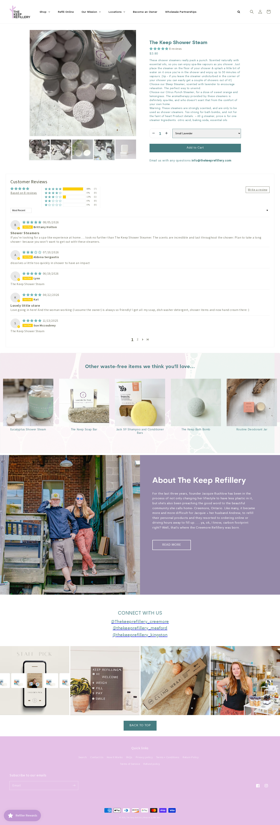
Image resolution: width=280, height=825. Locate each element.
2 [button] (138, 339)
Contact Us (96, 757)
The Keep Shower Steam (179, 42)
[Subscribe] (74, 785)
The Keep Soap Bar (84, 429)
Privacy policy (144, 757)
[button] (252, 12)
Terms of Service (130, 764)
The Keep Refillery (134, 817)
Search (82, 757)
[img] (32, 222)
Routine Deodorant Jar (251, 429)
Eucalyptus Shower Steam (28, 429)
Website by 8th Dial (151, 817)
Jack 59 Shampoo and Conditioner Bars (140, 431)
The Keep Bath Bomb (196, 429)
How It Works (115, 757)
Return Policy (191, 757)
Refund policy (151, 764)
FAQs (129, 757)
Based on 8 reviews (23, 193)
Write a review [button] (257, 190)
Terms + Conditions (167, 757)
